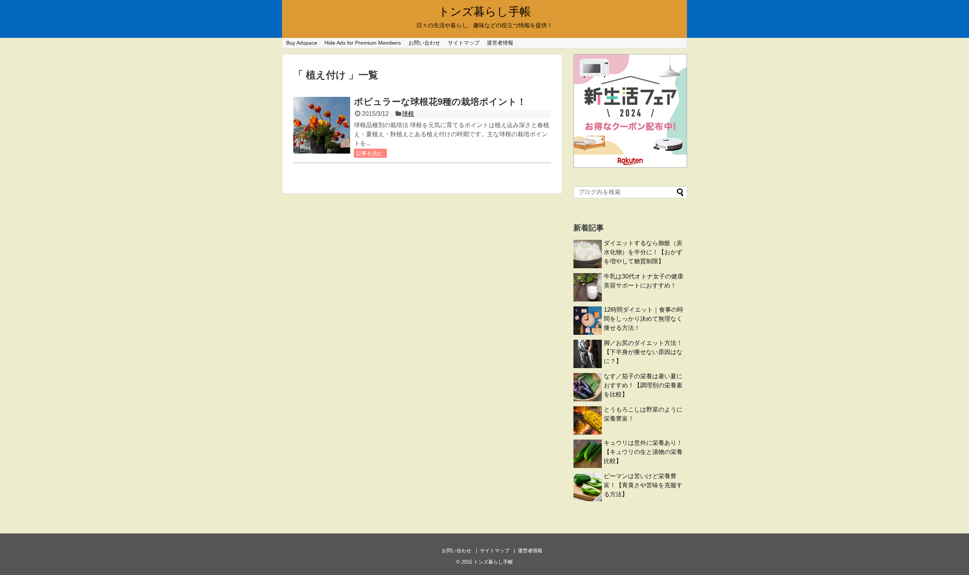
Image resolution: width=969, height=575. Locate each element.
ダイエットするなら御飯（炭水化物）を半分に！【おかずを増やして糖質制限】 (643, 252)
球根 (408, 113)
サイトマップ (464, 43)
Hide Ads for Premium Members (362, 43)
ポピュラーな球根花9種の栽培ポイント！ (440, 101)
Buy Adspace (301, 43)
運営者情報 (500, 43)
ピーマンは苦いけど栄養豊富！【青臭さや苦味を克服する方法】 (643, 485)
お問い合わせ (424, 43)
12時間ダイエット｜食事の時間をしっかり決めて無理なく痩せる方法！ (643, 318)
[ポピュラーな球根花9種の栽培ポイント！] (321, 125)
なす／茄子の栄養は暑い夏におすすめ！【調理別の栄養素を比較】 (643, 385)
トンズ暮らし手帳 (484, 11)
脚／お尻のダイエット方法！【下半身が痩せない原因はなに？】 (643, 352)
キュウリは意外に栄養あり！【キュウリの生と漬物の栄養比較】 (643, 452)
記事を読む (369, 153)
